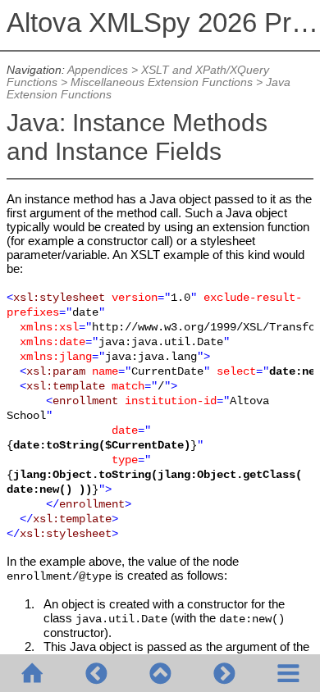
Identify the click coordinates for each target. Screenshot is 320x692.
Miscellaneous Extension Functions (162, 82)
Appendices (97, 70)
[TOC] (288, 673)
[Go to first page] (32, 673)
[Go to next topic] (224, 673)
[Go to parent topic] (160, 673)
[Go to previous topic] (96, 673)
